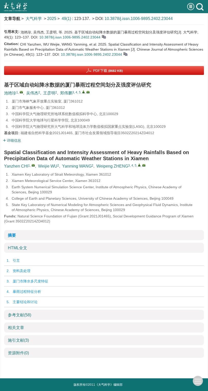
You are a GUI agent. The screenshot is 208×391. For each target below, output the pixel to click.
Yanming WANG (77, 166)
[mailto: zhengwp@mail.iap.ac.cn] (144, 165)
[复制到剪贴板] (103, 37)
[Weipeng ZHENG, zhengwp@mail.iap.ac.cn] (139, 165)
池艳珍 (10, 93)
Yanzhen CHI (16, 166)
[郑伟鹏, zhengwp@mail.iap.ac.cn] (83, 91)
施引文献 (18, 340)
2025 (51, 18)
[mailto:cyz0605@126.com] (21, 92)
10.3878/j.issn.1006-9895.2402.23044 (139, 18)
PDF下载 (108, 71)
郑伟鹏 (66, 93)
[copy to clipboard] (125, 54)
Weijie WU (47, 166)
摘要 (12, 235)
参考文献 (19, 315)
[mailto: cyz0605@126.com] (33, 165)
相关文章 (16, 327)
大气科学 (34, 18)
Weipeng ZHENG (112, 166)
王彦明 (49, 93)
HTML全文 (17, 248)
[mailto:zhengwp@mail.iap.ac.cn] (88, 92)
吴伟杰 (32, 93)
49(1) (67, 18)
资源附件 (18, 353)
